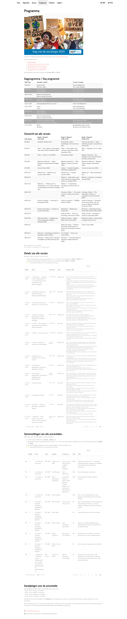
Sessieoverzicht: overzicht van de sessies (38, 64)
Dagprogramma (32, 62)
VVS (111, 2)
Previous (86, 426)
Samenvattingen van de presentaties (37, 68)
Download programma (62, 56)
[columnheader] (27, 269)
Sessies (34, 2)
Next (100, 426)
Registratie (26, 2)
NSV (103, 2)
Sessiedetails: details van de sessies (37, 66)
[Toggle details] (26, 461)
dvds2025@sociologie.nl (33, 611)
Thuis (18, 2)
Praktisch (52, 2)
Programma (42, 2)
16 (96, 575)
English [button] (59, 2)
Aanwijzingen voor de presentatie (37, 69)
